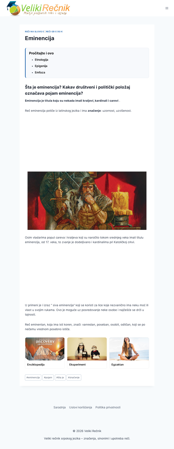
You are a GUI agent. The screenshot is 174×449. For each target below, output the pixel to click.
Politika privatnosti (107, 407)
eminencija (33, 377)
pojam (48, 377)
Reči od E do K (54, 31)
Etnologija (41, 59)
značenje (74, 377)
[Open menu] (167, 8)
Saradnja (60, 407)
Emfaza (40, 72)
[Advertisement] (87, 142)
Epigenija (41, 66)
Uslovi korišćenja (80, 407)
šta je (60, 377)
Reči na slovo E (34, 31)
